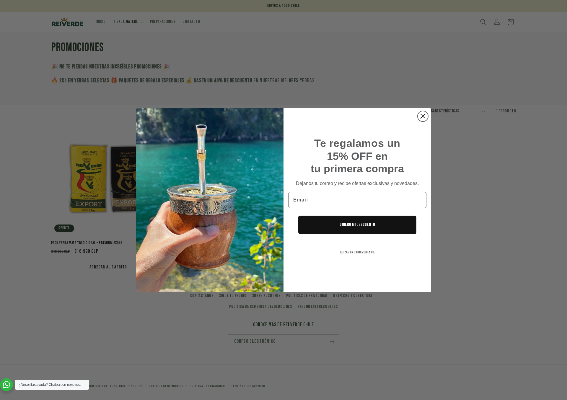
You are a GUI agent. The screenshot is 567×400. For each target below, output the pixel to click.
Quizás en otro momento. (357, 252)
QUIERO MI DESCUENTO (357, 224)
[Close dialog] (423, 116)
